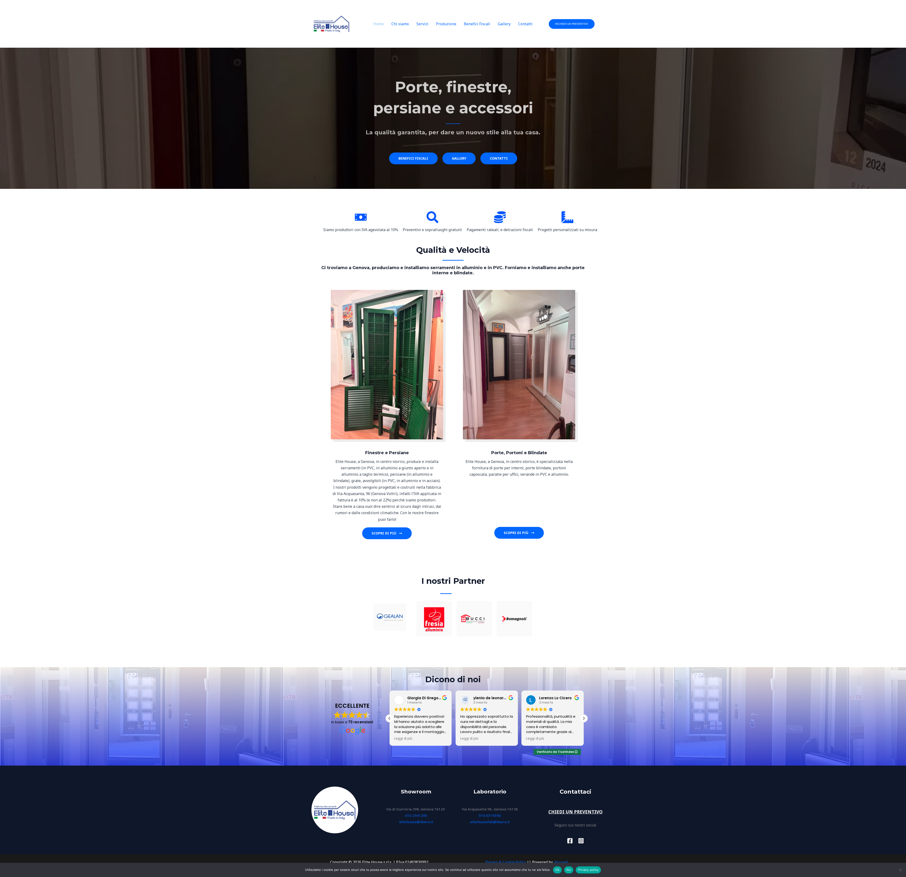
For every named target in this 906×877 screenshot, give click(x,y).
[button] (572, 24)
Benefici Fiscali (477, 23)
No (568, 870)
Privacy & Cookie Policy (505, 862)
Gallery (504, 23)
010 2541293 (416, 815)
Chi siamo (400, 23)
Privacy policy (588, 870)
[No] (900, 870)
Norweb (561, 862)
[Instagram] (581, 841)
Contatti (525, 23)
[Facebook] (570, 841)
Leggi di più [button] (403, 739)
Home (378, 23)
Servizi (422, 23)
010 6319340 (490, 815)
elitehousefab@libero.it (490, 821)
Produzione (446, 23)
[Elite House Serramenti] (331, 23)
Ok (557, 870)
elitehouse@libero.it (416, 821)
